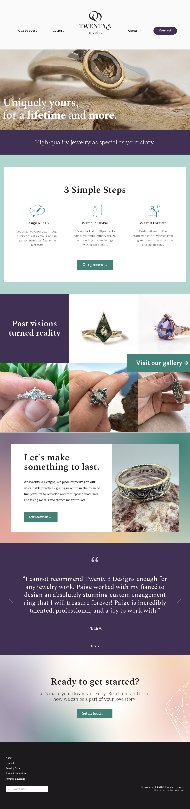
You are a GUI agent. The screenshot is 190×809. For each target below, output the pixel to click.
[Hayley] (95, 646)
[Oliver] (98, 646)
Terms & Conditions (16, 774)
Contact (10, 763)
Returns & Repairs (15, 779)
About (9, 758)
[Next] (179, 599)
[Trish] (92, 646)
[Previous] (11, 599)
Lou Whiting (177, 790)
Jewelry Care (13, 768)
